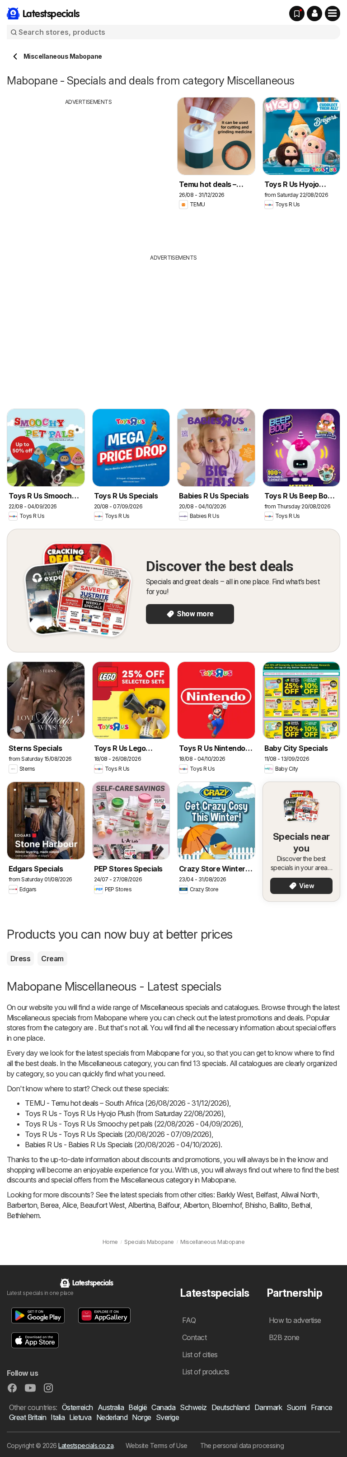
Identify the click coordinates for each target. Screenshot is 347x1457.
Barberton (22, 1205)
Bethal (300, 1205)
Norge (141, 1417)
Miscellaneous (161, 1007)
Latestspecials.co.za (85, 1445)
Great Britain (27, 1417)
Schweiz (193, 1407)
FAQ (189, 1320)
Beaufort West (102, 1205)
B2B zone (284, 1337)
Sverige (167, 1417)
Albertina (141, 1205)
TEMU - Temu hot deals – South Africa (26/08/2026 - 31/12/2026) (127, 1103)
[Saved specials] (297, 13)
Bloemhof (227, 1205)
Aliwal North (299, 1194)
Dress (20, 958)
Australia (111, 1407)
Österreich (77, 1407)
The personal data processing (242, 1445)
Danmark (268, 1407)
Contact (194, 1337)
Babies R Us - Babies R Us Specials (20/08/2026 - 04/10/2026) (122, 1144)
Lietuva (80, 1417)
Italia (58, 1417)
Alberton (196, 1205)
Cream (52, 958)
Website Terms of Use (157, 1445)
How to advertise (295, 1320)
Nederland (111, 1417)
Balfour (168, 1205)
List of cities (200, 1354)
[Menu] (332, 13)
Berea (49, 1205)
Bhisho (255, 1205)
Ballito (278, 1205)
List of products (206, 1371)
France (322, 1407)
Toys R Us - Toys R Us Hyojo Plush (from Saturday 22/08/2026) (124, 1113)
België (137, 1407)
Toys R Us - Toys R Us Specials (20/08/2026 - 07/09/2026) (118, 1134)
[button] (314, 13)
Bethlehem (23, 1215)
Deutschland (230, 1407)
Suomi (296, 1407)
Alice (69, 1205)
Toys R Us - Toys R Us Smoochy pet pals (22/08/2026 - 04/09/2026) (133, 1123)
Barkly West (234, 1194)
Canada (163, 1407)
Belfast (266, 1194)
